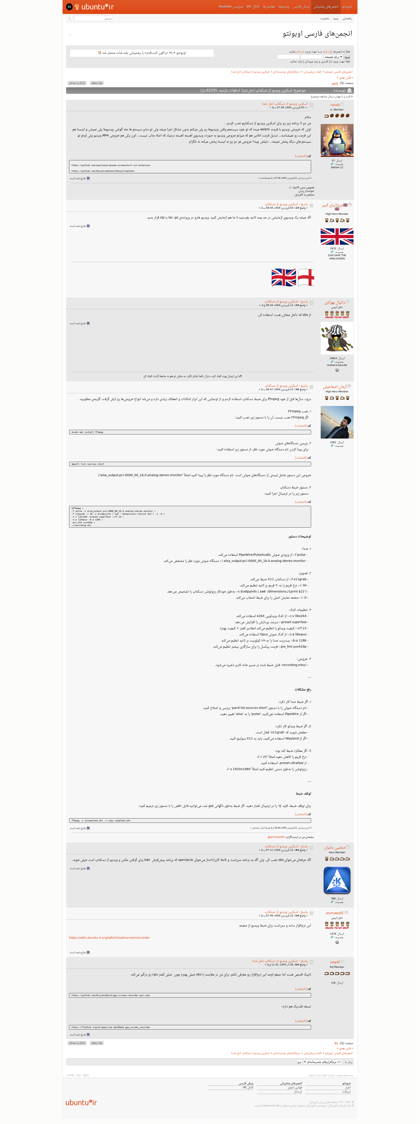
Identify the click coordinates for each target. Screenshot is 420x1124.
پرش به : (347, 1062)
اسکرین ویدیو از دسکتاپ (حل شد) (285, 104)
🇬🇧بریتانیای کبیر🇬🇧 (335, 207)
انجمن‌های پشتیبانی (326, 7)
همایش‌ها (269, 7)
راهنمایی (347, 18)
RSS (79, 1075)
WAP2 (86, 1075)
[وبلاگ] (337, 371)
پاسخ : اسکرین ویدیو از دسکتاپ (286, 204)
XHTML (71, 1075)
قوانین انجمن (295, 1087)
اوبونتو (347, 7)
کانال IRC (253, 7)
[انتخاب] (300, 156)
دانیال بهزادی (335, 302)
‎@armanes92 (276, 837)
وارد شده (327, 51)
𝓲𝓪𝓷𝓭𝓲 (335, 104)
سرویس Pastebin (231, 7)
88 (69, 7)
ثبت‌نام (300, 51)
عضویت (324, 18)
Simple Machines (344, 1075)
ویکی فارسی (301, 7)
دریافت (346, 1091)
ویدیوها (283, 7)
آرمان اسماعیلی (335, 386)
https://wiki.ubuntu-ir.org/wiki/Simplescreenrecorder (109, 938)
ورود (335, 18)
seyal (335, 962)
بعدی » (341, 77)
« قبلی (349, 77)
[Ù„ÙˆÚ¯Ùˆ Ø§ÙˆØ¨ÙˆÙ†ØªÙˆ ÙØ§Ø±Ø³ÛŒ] (94, 6)
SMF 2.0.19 (314, 1075)
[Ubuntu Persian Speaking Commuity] (79, 1102)
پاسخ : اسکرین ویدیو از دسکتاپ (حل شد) (280, 961)
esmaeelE (335, 913)
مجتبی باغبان (334, 847)
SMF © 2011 (328, 1075)
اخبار (348, 1087)
